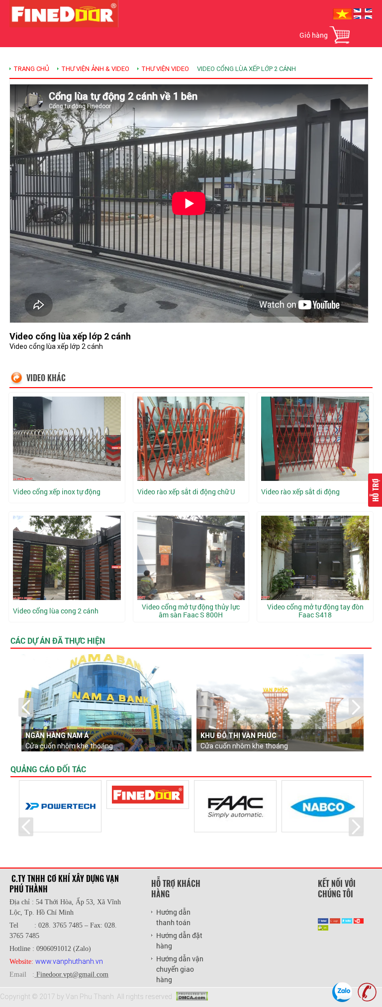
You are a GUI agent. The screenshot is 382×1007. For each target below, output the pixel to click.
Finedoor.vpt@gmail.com (72, 974)
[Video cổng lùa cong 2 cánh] (67, 558)
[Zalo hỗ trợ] (342, 992)
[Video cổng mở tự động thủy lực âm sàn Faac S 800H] (191, 558)
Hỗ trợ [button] (375, 490)
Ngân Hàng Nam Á (57, 735)
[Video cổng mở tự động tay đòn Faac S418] (315, 558)
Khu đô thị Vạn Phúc (238, 735)
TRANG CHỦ (31, 68)
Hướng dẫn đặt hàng (179, 940)
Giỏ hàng (313, 35)
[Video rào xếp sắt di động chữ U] (191, 439)
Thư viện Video (165, 68)
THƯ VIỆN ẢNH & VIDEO (95, 68)
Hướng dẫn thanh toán (173, 917)
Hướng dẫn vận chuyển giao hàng (179, 969)
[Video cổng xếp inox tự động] (67, 439)
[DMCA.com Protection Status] (192, 996)
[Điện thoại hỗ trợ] (367, 992)
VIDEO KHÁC (46, 378)
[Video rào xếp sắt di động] (315, 439)
